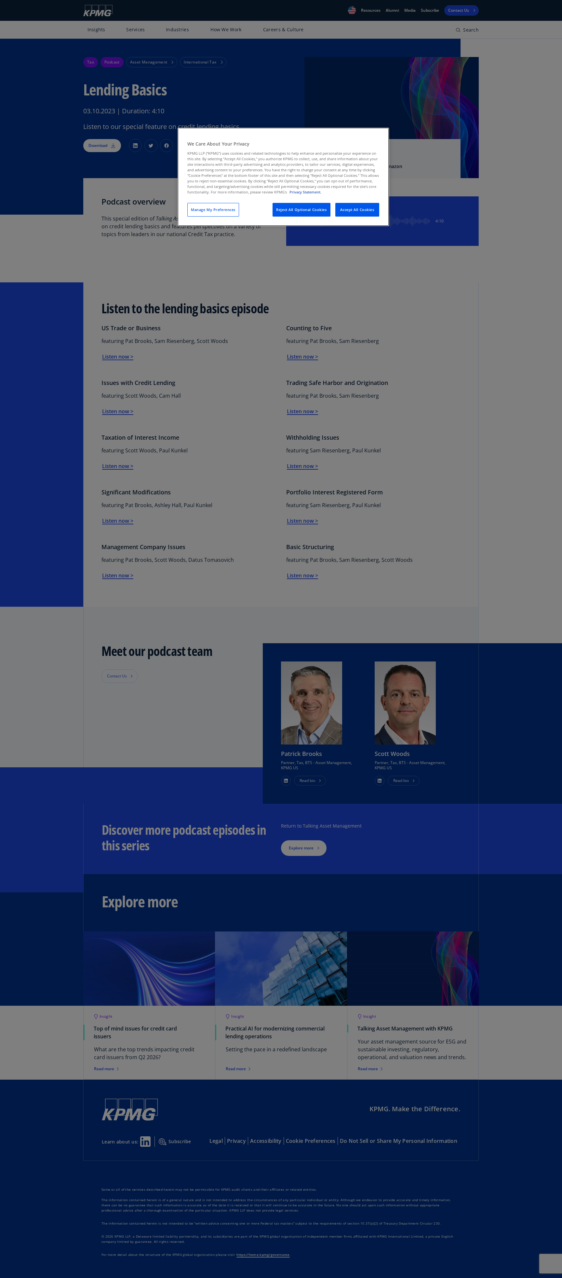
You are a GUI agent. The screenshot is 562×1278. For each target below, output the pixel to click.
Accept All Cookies (357, 209)
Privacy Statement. (305, 192)
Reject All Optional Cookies (301, 209)
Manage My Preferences (213, 209)
